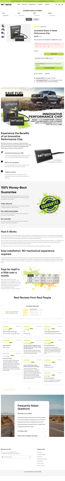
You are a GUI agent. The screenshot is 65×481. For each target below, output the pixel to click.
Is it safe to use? (22, 431)
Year (3, 13)
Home (18, 4)
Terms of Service (41, 465)
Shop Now (24, 4)
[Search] (56, 4)
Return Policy (40, 461)
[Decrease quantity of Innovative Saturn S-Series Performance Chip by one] (35, 54)
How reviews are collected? (8, 389)
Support (40, 4)
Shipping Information (42, 459)
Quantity (36, 51)
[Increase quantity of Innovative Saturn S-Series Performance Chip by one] (40, 54)
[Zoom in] (28, 26)
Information (32, 4)
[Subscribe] (29, 457)
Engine (50, 13)
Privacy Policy (40, 463)
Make (19, 13)
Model (34, 13)
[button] (62, 4)
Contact (47, 4)
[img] (6, 326)
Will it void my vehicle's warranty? (28, 436)
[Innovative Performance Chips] (6, 4)
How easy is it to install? (25, 413)
